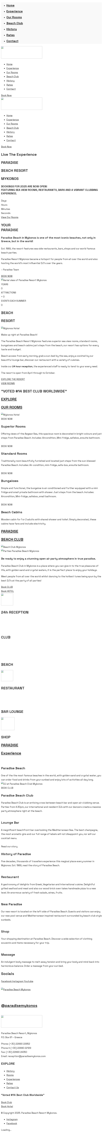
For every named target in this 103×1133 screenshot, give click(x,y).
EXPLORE (9, 399)
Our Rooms (14, 17)
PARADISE (9, 531)
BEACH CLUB (12, 539)
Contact (12, 41)
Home (10, 5)
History (11, 29)
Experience (14, 11)
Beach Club (14, 23)
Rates (10, 35)
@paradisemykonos (19, 1005)
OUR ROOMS (11, 407)
